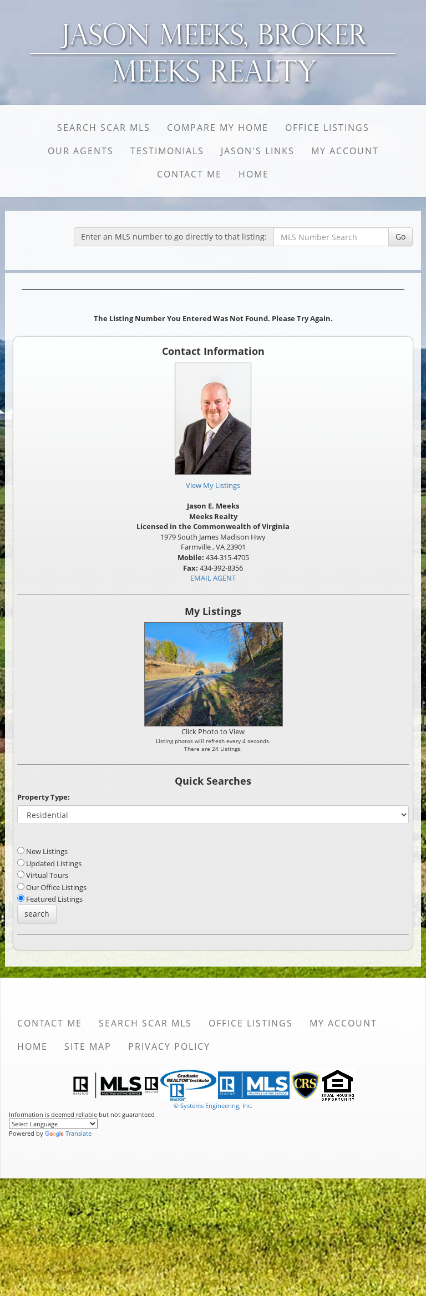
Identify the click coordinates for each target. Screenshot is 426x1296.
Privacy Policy (169, 1046)
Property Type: (43, 797)
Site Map (87, 1046)
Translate (78, 1133)
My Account (345, 151)
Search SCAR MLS (103, 127)
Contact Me (189, 174)
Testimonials (167, 151)
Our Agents (81, 151)
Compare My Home (217, 127)
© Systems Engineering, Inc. (213, 1105)
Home (254, 174)
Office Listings (327, 127)
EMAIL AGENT (213, 578)
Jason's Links (258, 151)
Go (400, 236)
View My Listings (213, 485)
